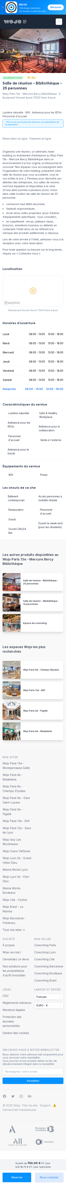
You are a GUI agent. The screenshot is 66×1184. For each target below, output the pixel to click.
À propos (9, 945)
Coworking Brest (45, 980)
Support (45, 1105)
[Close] (3, 7)
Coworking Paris (45, 945)
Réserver (17, 1177)
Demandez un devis (16, 959)
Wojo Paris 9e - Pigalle (35, 710)
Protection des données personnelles (12, 1021)
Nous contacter (49, 1177)
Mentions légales (14, 1010)
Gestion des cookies (16, 1033)
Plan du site (29, 1105)
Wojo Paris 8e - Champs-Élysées (41, 669)
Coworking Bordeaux (48, 973)
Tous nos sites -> (14, 930)
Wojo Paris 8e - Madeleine (37, 731)
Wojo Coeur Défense (16, 851)
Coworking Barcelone (48, 966)
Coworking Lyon (45, 952)
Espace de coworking (35, 623)
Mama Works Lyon (15, 869)
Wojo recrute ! (12, 952)
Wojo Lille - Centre (15, 900)
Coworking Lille (44, 959)
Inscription (33, 1080)
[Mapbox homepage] (12, 303)
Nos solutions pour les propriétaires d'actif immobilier (15, 971)
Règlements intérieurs (17, 1003)
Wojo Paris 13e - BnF (34, 690)
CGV (6, 996)
